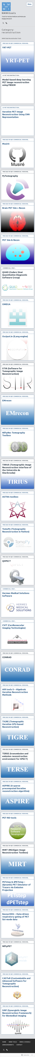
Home (4, 1042)
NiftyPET (7, 946)
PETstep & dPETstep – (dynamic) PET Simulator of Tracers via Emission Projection (16, 886)
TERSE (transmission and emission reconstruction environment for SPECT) (15, 756)
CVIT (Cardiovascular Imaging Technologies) (14, 626)
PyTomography (10, 176)
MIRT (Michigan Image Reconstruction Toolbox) (15, 851)
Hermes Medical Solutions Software (15, 594)
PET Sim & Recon (11, 240)
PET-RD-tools (9, 818)
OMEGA (6, 304)
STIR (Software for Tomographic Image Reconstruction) (12, 371)
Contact (19, 1044)
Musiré (5, 144)
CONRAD (6, 657)
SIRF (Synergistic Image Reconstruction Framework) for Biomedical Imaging (16, 1013)
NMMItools (9, 13)
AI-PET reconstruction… (11, 75)
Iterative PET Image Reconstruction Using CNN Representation (16, 114)
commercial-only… (9, 268)
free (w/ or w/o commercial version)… (16, 43)
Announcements (8, 1044)
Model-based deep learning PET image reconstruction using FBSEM (16, 82)
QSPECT (6, 561)
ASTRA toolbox (10, 497)
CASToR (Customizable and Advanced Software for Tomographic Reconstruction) (16, 982)
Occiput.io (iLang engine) (15, 336)
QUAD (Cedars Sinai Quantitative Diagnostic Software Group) (14, 275)
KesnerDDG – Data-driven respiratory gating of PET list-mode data (15, 917)
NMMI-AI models (25, 1042)
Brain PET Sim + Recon (13, 208)
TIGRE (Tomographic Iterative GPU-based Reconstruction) (13, 724)
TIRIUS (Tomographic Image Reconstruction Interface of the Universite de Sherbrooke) (16, 469)
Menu (30, 4)
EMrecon (6, 400)
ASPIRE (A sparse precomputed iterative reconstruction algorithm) (15, 788)
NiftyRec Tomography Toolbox (13, 434)
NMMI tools (13, 1042)
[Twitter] (3, 23)
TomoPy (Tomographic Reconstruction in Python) (15, 530)
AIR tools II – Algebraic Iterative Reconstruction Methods (15, 692)
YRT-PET (6, 47)
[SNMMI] (6, 23)
